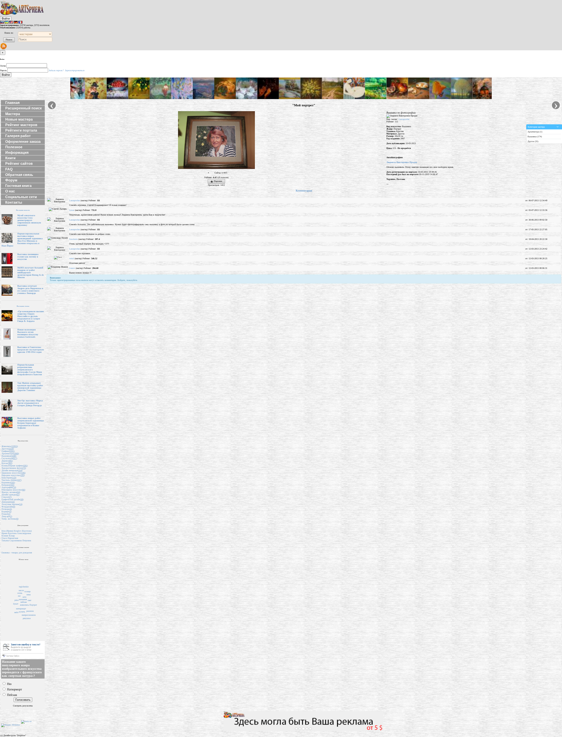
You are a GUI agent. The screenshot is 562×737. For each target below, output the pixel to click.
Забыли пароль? (56, 70)
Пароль (3, 70)
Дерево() (7, 461)
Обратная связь (19, 175)
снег (29, 600)
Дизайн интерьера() (12, 470)
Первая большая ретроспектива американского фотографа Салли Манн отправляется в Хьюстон (29, 370)
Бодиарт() (6, 511)
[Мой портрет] (216, 168)
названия (23, 599)
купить (22, 611)
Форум (11, 180)
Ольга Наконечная (10, 538)
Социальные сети (21, 197)
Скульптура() (9, 458)
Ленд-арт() (7, 516)
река (16, 600)
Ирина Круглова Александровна (16, 533)
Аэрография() (9, 487)
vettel (71, 258)
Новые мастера (19, 119)
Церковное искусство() (13, 473)
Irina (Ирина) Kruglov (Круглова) (17, 531)
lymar (71, 210)
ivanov (72, 268)
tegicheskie (24, 586)
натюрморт (21, 608)
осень (19, 593)
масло (21, 590)
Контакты (13, 202)
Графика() (8, 451)
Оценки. (218, 181)
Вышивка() (9, 456)
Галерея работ (18, 136)
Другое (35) (533, 141)
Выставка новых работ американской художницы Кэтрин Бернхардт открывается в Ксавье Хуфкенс (30, 423)
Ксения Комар (8, 535)
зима (28, 594)
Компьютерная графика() (15, 465)
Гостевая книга (18, 186)
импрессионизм (29, 615)
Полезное (13, 147)
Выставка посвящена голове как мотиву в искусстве (27, 256)
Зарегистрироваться (75, 70)
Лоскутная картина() (12, 504)
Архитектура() (10, 453)
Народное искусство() (13, 475)
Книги (10, 158)
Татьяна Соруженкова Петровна (16, 540)
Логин (3, 66)
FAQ (9, 169)
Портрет (33, 605)
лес (19, 596)
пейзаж (23, 602)
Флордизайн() (8, 506)
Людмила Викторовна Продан (401, 162)
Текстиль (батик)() (12, 480)
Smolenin (73, 239)
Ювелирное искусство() (13, 490)
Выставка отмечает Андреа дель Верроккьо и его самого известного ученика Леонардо (30, 289)
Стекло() (7, 497)
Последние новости (23, 210)
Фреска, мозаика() (11, 492)
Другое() (8, 448)
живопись (24, 605)
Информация (17, 152)
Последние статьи (23, 306)
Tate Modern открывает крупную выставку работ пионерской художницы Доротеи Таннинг (30, 386)
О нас (10, 191)
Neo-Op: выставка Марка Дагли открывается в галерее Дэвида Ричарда (30, 403)
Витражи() (8, 485)
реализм (30, 611)
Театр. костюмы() (10, 519)
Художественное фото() (14, 468)
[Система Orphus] (23, 658)
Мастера (12, 114)
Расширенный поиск (23, 108)
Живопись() (10, 446)
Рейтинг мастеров (21, 125)
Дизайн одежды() (11, 494)
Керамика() (8, 482)
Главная (12, 103)
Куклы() (7, 463)
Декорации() (8, 502)
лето (24, 597)
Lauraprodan (404, 119)
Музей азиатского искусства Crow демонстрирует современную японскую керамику (29, 220)
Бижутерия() (9, 477)
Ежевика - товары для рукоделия (17, 552)
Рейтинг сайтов (19, 163)
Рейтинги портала (21, 130)
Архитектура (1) (535, 131)
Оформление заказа (23, 141)
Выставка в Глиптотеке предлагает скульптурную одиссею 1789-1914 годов (30, 349)
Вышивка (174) (535, 136)
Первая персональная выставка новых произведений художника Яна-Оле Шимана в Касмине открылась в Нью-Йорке (22, 239)
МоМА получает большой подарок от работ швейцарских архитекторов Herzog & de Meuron (30, 272)
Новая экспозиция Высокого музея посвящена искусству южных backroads (27, 333)
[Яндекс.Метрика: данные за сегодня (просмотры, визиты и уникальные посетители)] (10, 725)
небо (16, 612)
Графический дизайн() (12, 499)
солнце (27, 591)
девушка (27, 618)
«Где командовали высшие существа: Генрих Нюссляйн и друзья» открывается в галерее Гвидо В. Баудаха (30, 316)
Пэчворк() (7, 509)
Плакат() (6, 514)
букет (15, 604)
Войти (6, 18)
